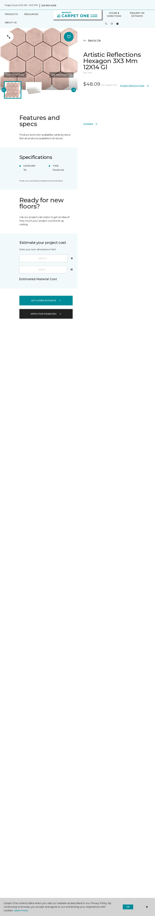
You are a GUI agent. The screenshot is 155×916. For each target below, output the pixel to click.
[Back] (4, 90)
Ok (128, 906)
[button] (106, 24)
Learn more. (21, 910)
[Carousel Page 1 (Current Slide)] (12, 90)
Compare (88, 123)
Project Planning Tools (132, 85)
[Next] (73, 90)
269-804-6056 (48, 5)
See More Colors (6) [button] (61, 74)
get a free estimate (43, 300)
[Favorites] (112, 24)
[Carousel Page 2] (33, 90)
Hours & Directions (114, 14)
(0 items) (117, 24)
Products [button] (11, 14)
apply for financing (43, 313)
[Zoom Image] (9, 37)
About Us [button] (11, 22)
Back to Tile (94, 40)
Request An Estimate (137, 14)
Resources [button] (31, 14)
